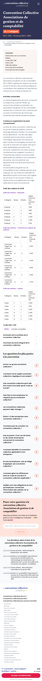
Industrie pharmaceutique (12, 642)
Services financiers (9, 608)
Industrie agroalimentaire (11, 632)
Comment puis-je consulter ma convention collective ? (15, 427)
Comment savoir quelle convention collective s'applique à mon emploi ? (17, 375)
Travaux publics (8, 625)
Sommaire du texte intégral (14, 70)
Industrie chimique (9, 636)
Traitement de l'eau (9, 630)
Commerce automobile (11, 614)
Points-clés (9, 63)
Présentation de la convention (15, 56)
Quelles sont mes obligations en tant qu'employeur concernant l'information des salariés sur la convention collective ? (17, 488)
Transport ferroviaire (10, 658)
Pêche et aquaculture (10, 612)
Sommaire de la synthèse (14, 67)
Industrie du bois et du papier (12, 638)
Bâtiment (6, 623)
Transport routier (9, 662)
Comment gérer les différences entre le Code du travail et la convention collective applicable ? (17, 475)
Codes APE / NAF (11, 60)
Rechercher (21, 532)
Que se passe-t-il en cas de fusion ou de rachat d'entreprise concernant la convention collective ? (17, 439)
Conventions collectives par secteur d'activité (20, 601)
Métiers (7, 58)
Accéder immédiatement (21, 675)
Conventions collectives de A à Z (14, 596)
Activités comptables (18, 329)
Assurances (7, 604)
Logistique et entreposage (11, 653)
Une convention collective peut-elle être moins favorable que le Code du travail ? (18, 385)
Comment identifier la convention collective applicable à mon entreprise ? (16, 452)
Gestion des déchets (10, 627)
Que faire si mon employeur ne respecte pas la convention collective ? (15, 397)
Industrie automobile (10, 634)
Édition (6, 649)
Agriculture (7, 610)
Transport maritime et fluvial (12, 660)
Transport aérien (9, 655)
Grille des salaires (11, 65)
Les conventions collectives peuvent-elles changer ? (14, 408)
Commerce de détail (10, 617)
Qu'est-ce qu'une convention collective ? (14, 365)
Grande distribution (10, 621)
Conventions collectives (14, 42)
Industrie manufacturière (11, 640)
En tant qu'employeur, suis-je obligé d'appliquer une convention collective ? (17, 463)
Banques (6, 606)
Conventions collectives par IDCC (15, 599)
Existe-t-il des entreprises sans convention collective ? (15, 417)
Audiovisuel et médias (10, 647)
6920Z (6, 329)
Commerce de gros (10, 619)
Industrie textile (8, 645)
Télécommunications (10, 651)
